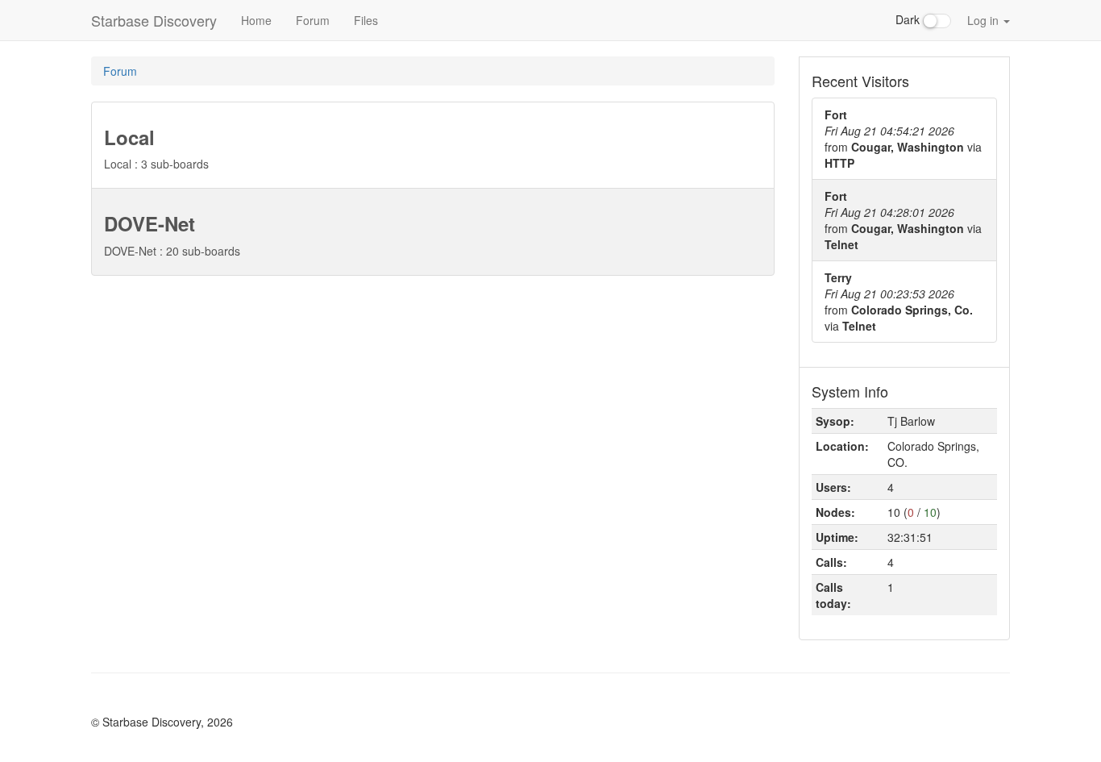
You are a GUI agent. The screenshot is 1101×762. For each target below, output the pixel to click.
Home (256, 20)
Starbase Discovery (154, 20)
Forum (313, 20)
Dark (909, 19)
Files (366, 20)
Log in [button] (984, 20)
